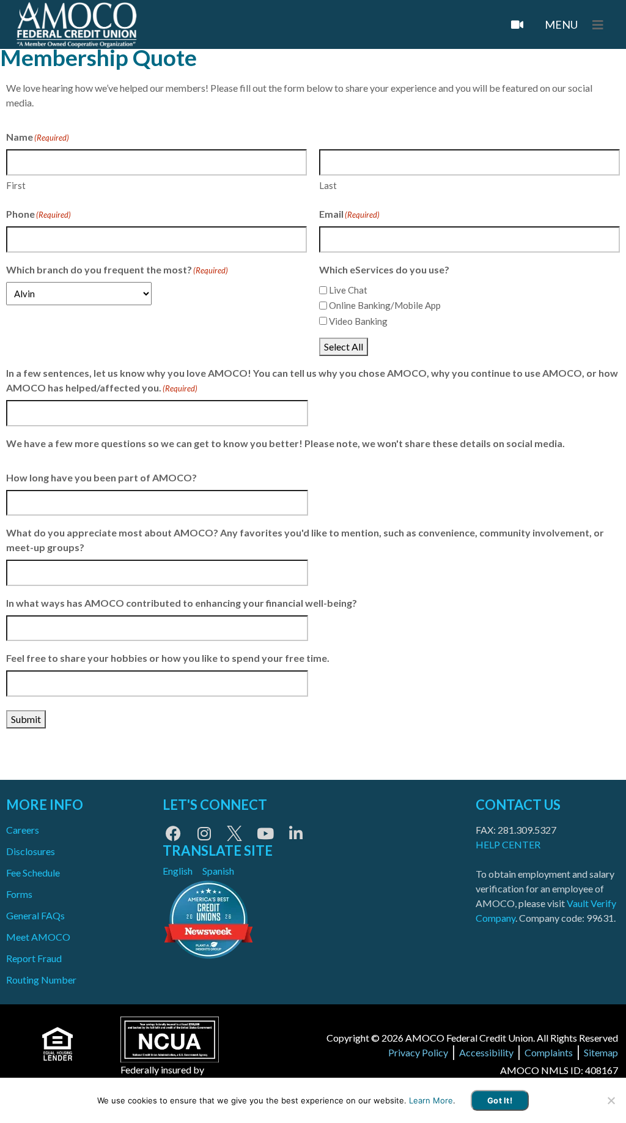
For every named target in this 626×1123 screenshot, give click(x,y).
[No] (611, 1100)
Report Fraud (34, 958)
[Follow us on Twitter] (234, 833)
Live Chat (348, 289)
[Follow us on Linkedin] (295, 833)
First (16, 185)
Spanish (218, 871)
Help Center (508, 844)
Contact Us (518, 804)
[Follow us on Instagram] (204, 833)
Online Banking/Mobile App (385, 305)
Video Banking (358, 321)
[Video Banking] (517, 24)
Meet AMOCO (38, 937)
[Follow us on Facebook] (173, 833)
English (178, 871)
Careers (22, 830)
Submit (26, 719)
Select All (343, 346)
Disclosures (30, 851)
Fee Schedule (33, 872)
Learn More (431, 1100)
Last (328, 185)
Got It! (499, 1100)
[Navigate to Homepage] (76, 25)
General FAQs (35, 915)
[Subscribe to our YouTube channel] (265, 833)
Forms (19, 894)
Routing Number (41, 979)
